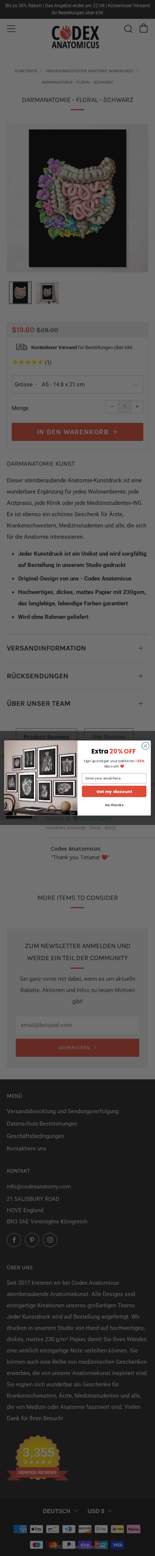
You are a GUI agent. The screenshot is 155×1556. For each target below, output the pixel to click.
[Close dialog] (145, 745)
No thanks (114, 805)
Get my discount (114, 792)
